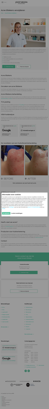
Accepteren (6, 213)
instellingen (11, 207)
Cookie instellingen (16, 213)
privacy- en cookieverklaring (34, 207)
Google (3, 208)
